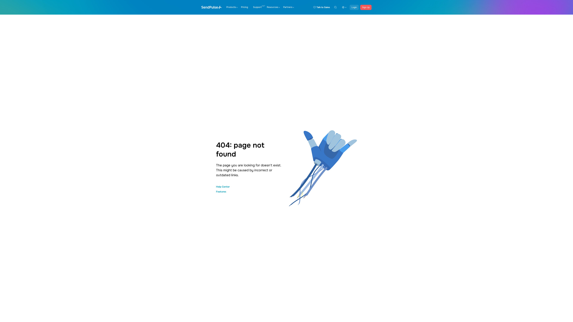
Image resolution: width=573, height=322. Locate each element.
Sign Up (366, 7)
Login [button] (354, 7)
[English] (344, 7)
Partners (287, 7)
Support (257, 7)
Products (231, 7)
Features (221, 191)
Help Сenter (223, 186)
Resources (272, 7)
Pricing (244, 7)
